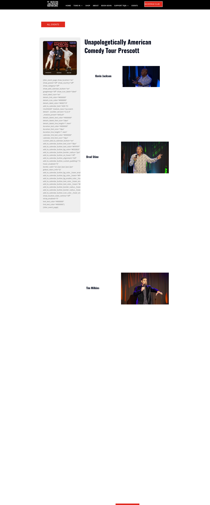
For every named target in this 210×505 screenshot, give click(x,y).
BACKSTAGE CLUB (152, 4)
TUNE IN (77, 6)
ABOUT (96, 6)
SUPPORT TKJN (120, 6)
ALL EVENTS (53, 24)
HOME (68, 6)
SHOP (87, 6)
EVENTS (134, 6)
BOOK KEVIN (106, 6)
